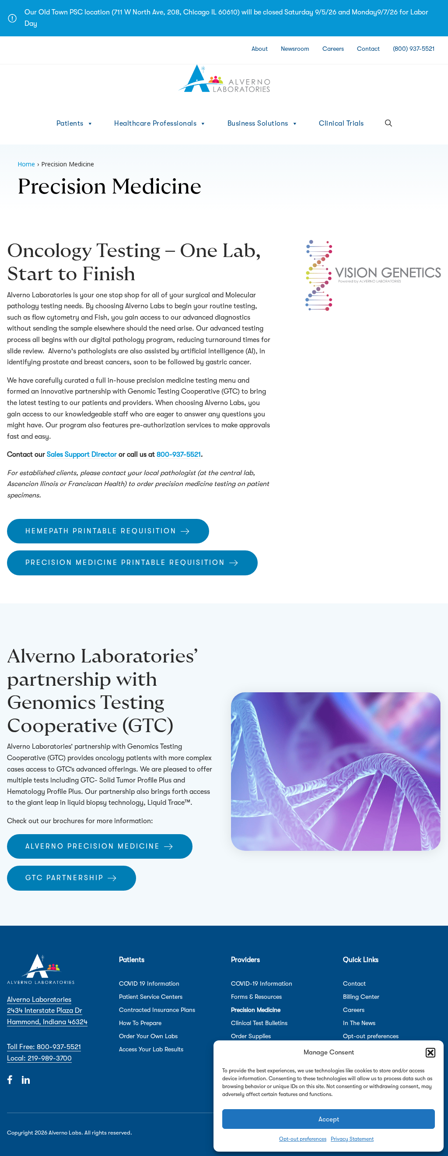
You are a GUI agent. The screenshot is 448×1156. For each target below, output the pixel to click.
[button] (430, 1052)
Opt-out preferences (302, 1139)
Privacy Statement (352, 1139)
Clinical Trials (341, 123)
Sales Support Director (82, 454)
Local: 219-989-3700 (39, 1058)
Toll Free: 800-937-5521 (44, 1047)
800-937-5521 (179, 454)
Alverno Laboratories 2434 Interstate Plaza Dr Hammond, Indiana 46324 (47, 1011)
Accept (328, 1119)
